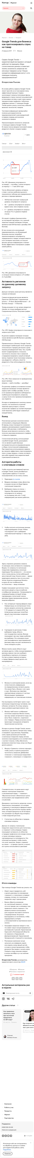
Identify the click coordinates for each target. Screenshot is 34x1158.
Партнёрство (9, 1118)
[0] (2, 1095)
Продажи (18, 37)
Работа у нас (9, 1107)
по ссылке (16, 479)
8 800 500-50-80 (7, 1127)
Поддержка (6, 1124)
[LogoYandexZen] (3, 998)
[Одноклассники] (17, 978)
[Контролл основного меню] (31, 3)
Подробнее (7, 1150)
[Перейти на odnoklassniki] (6, 1136)
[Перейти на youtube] (8, 1136)
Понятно (8, 1153)
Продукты (8, 1111)
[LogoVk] (8, 998)
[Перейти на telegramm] (11, 1136)
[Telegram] (20, 978)
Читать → (11, 1024)
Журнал (4, 37)
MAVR (23, 962)
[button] (17, 974)
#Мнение (21, 969)
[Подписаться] (30, 993)
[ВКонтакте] (13, 978)
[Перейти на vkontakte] (3, 1136)
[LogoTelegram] (13, 998)
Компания (8, 1104)
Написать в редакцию (9, 1130)
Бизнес (11, 37)
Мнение (19, 51)
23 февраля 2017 (12, 1054)
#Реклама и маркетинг (17, 971)
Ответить (8, 1095)
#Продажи (13, 969)
